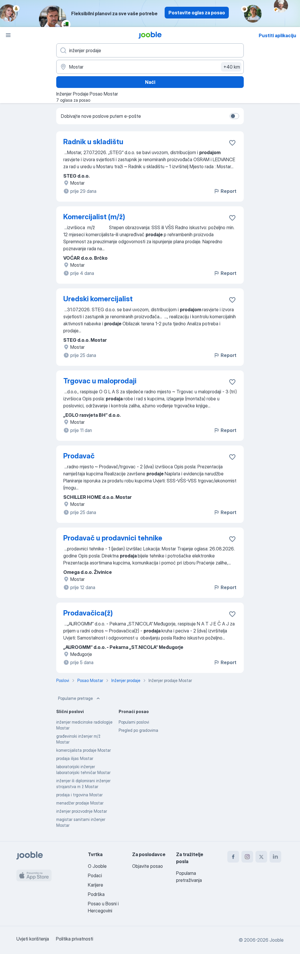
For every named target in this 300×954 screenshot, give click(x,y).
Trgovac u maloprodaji (100, 381)
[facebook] (233, 857)
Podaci (95, 875)
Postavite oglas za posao (196, 13)
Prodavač (79, 456)
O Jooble (97, 866)
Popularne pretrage (75, 698)
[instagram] (247, 857)
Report (228, 191)
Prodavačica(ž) (88, 613)
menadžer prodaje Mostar (79, 802)
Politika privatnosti (74, 939)
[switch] (234, 116)
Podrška (96, 894)
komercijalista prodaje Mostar (83, 750)
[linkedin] (275, 857)
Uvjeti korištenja (32, 939)
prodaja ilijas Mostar (74, 758)
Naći (150, 82)
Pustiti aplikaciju (277, 35)
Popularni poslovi (134, 722)
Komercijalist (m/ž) (94, 216)
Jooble (277, 940)
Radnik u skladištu (93, 141)
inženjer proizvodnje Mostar (81, 811)
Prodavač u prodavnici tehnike (112, 538)
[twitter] (261, 857)
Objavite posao (147, 866)
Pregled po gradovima (138, 730)
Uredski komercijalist (98, 299)
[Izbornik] (8, 35)
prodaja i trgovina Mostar (79, 794)
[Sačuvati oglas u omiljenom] (232, 143)
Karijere (95, 885)
